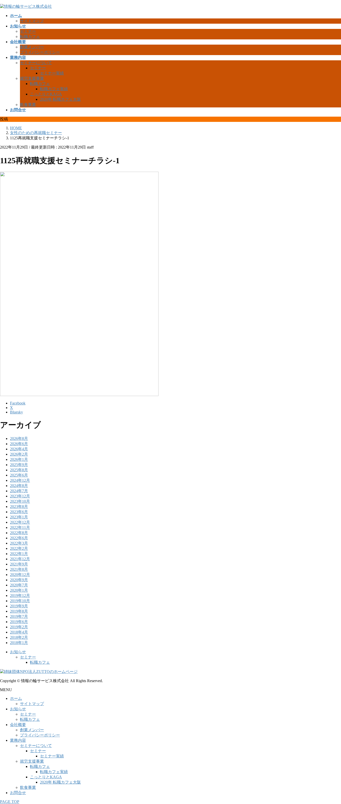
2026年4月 (19, 449)
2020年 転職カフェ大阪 (60, 99)
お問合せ (18, 793)
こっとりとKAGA (46, 94)
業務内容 (18, 740)
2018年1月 (19, 643)
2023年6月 (19, 512)
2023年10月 (20, 501)
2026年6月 (19, 444)
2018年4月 (19, 632)
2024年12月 (20, 480)
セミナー (28, 31)
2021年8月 (19, 569)
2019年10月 (20, 601)
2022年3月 (19, 543)
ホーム (16, 698)
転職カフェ (30, 36)
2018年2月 (19, 637)
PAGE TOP (9, 802)
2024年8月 (19, 485)
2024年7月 (19, 491)
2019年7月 (19, 616)
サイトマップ (32, 21)
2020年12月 (20, 574)
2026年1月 (19, 459)
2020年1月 (19, 590)
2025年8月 (19, 470)
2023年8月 (19, 506)
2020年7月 (19, 585)
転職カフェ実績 (54, 89)
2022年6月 (19, 538)
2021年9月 (19, 564)
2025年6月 (19, 475)
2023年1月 (19, 517)
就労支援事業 (32, 78)
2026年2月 (19, 454)
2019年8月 (19, 611)
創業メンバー (32, 47)
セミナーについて (36, 63)
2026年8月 (19, 438)
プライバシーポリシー (40, 52)
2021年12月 (20, 559)
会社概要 (18, 725)
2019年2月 (19, 627)
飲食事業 (28, 104)
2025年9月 (19, 465)
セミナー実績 (52, 73)
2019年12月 (20, 595)
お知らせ (18, 652)
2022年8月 (19, 533)
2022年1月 (19, 554)
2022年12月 (20, 522)
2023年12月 (20, 496)
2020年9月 (19, 580)
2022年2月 (19, 548)
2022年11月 (20, 527)
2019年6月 (19, 622)
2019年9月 (19, 606)
